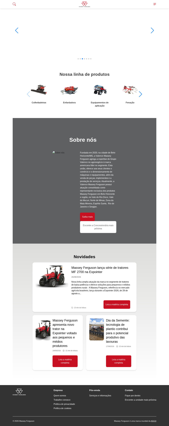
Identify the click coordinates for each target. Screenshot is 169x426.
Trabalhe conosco (62, 400)
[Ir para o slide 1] (78, 58)
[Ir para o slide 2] (80, 58)
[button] (16, 30)
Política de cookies (62, 408)
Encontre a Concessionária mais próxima (98, 227)
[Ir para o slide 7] (90, 58)
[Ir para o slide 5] (86, 58)
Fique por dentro (132, 395)
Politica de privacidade (64, 404)
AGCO (153, 421)
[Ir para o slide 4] (84, 58)
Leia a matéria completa (117, 304)
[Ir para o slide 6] (88, 58)
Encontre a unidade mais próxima (140, 400)
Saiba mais (87, 217)
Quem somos (60, 395)
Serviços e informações (100, 395)
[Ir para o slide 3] (82, 58)
